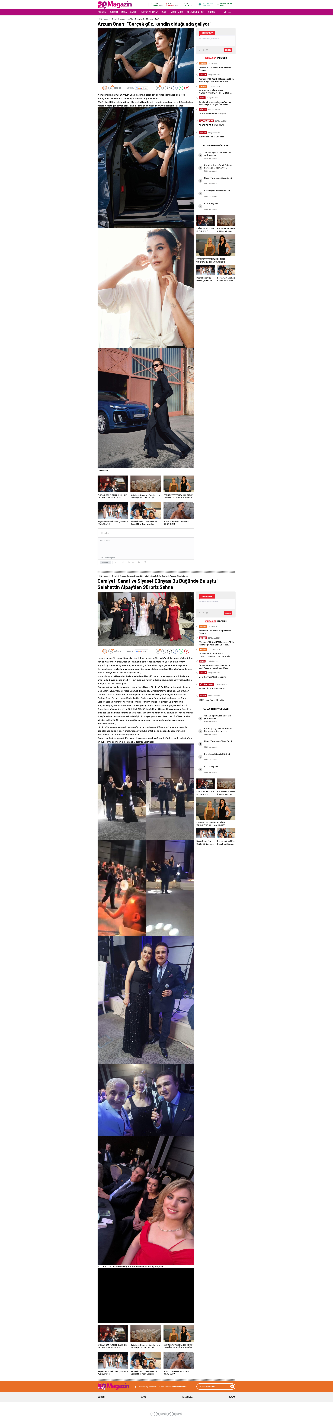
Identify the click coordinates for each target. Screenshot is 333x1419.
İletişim (101, 1397)
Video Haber (177, 12)
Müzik (164, 12)
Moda (124, 12)
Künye (143, 1397)
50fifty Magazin (103, 19)
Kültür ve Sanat (149, 12)
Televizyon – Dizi (195, 12)
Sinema (211, 12)
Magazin (102, 12)
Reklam (232, 1397)
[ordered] (129, 562)
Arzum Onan (103, 471)
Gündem (114, 12)
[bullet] (133, 562)
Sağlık (133, 12)
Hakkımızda (187, 1397)
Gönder (105, 562)
